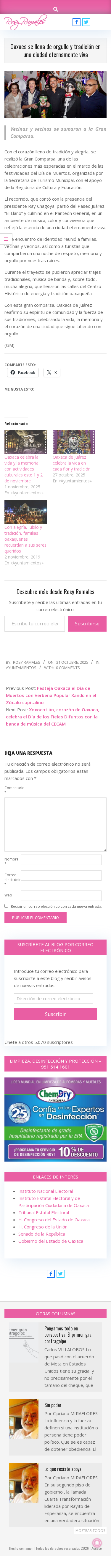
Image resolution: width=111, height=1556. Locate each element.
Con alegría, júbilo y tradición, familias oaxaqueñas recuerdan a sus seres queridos (25, 539)
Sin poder (53, 1405)
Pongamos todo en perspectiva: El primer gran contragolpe (69, 1335)
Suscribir (55, 1014)
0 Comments (68, 667)
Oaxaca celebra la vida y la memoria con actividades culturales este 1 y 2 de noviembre (23, 469)
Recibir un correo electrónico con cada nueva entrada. (56, 906)
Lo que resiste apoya (62, 1468)
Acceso (96, 1548)
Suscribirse (87, 623)
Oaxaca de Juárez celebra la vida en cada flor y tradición (72, 463)
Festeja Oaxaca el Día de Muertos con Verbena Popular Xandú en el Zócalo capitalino (51, 695)
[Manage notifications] (97, 1543)
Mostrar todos (90, 1530)
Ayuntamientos (21, 667)
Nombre (11, 861)
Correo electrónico (12, 879)
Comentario (12, 790)
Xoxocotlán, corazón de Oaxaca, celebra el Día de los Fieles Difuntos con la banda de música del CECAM (52, 717)
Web (8, 895)
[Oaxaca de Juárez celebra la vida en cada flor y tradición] (74, 442)
